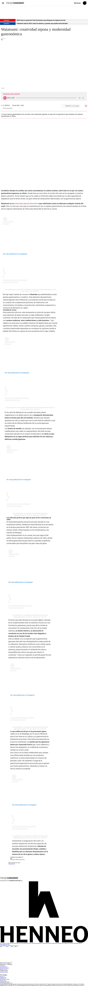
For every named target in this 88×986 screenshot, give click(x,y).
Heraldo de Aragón (4, 968)
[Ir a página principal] (15, 3)
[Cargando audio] (5, 98)
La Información (3, 967)
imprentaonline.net (4, 981)
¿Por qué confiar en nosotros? (17, 859)
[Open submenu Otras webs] (29, 962)
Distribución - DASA (4, 979)
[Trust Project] (15, 857)
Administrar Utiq (50, 943)
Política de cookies (30, 943)
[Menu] (3, 3)
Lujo (2, 105)
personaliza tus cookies (40, 943)
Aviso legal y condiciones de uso (7, 943)
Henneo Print (3, 980)
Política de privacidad (20, 943)
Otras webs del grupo (5, 962)
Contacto (56, 943)
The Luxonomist (7, 108)
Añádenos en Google (72, 106)
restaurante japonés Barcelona (26, 203)
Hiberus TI (2, 976)
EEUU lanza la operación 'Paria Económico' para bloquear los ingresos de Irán (41, 20)
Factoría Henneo (4, 972)
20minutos (2, 965)
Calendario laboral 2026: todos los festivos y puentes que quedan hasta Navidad (42, 23)
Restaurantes (11, 864)
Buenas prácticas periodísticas (72, 943)
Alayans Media (3, 969)
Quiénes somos (61, 943)
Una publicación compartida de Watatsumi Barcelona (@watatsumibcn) (28, 289)
